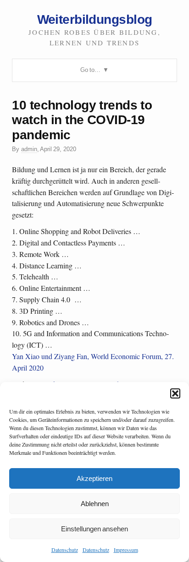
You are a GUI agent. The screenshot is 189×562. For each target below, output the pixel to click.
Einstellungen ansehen (94, 529)
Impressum (126, 549)
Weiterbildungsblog (94, 19)
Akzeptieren (94, 478)
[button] (175, 393)
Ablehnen (95, 503)
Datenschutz (64, 549)
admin (29, 149)
